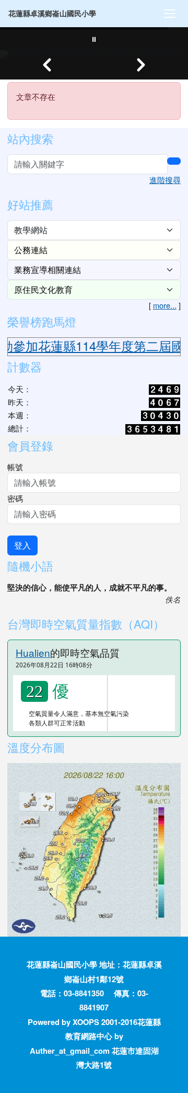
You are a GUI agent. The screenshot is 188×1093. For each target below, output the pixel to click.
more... (165, 305)
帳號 (15, 466)
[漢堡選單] (170, 13)
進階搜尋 (165, 179)
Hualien (33, 652)
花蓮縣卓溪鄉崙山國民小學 (52, 13)
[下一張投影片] (141, 64)
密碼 (15, 498)
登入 (22, 545)
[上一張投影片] (47, 64)
